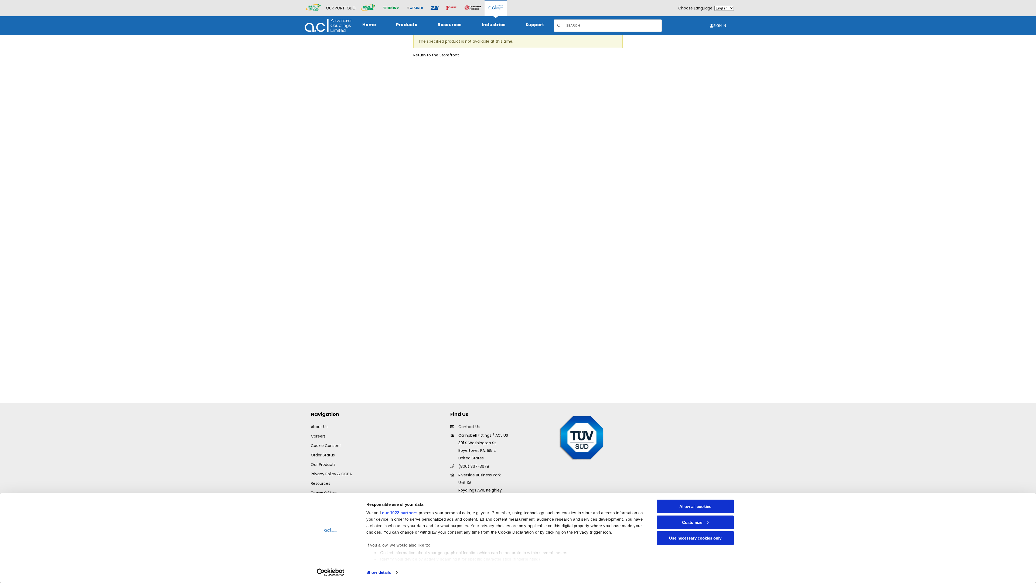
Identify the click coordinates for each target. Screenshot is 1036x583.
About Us (319, 426)
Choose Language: (695, 8)
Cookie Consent (326, 445)
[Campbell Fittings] (473, 8)
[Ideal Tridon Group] (313, 8)
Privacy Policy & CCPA (331, 474)
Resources (320, 483)
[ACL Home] (327, 25)
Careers (318, 436)
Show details (378, 572)
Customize (692, 522)
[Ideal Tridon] (368, 8)
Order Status (323, 455)
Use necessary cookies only (695, 538)
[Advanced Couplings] (495, 8)
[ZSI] (435, 8)
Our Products (323, 464)
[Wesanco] (415, 8)
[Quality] (582, 437)
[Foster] (451, 8)
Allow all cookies (695, 506)
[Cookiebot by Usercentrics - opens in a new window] (330, 572)
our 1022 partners (400, 512)
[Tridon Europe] (391, 8)
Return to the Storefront (436, 55)
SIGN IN (719, 25)
